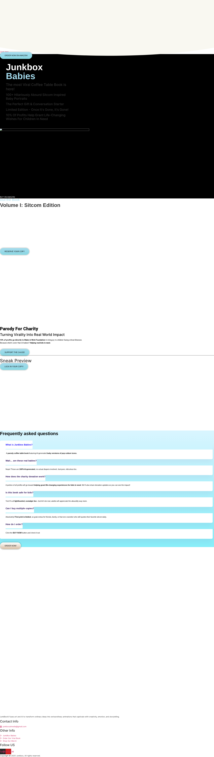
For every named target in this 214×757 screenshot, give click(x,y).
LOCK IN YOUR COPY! (14, 366)
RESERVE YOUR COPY (15, 251)
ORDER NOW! (10, 546)
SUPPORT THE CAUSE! (15, 352)
